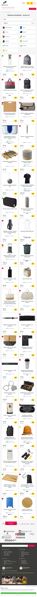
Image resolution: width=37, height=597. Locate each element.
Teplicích (24, 572)
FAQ (4, 564)
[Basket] (34, 3)
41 (26, 524)
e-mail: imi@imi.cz (7, 554)
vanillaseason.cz (23, 562)
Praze (16, 572)
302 (32, 524)
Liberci (27, 572)
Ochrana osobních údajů (8, 563)
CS (24, 2)
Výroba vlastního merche (25, 554)
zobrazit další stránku (11, 523)
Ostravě (18, 572)
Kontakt (22, 555)
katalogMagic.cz (24, 561)
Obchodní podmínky (7, 560)
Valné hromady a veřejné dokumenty (10, 561)
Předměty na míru (24, 553)
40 (24, 524)
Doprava (22, 556)
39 (22, 524)
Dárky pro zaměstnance (25, 552)
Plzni (21, 572)
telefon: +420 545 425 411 (8, 552)
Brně (10, 572)
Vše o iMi (22, 551)
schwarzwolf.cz (23, 560)
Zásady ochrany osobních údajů (31, 586)
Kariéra (5, 562)
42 (28, 524)
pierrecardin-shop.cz (24, 563)
